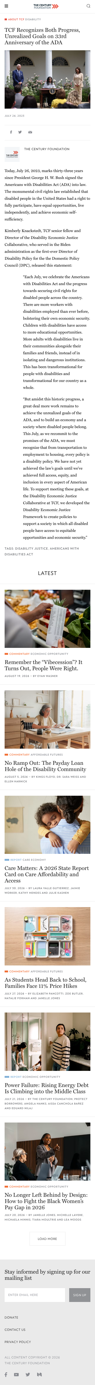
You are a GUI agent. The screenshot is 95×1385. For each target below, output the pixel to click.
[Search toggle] (88, 5)
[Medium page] (39, 1374)
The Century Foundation (47, 149)
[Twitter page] (28, 1374)
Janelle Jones (49, 998)
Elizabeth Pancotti (48, 993)
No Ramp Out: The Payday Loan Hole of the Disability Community (45, 766)
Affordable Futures (47, 754)
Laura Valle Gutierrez (51, 888)
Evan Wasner (47, 676)
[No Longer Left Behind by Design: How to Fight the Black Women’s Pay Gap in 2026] (47, 1152)
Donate (11, 1317)
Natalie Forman (17, 998)
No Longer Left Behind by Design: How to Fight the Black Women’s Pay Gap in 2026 (46, 1201)
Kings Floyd (45, 776)
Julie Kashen (59, 892)
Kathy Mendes (30, 892)
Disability (33, 19)
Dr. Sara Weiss (68, 776)
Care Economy (34, 859)
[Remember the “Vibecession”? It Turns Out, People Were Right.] (47, 619)
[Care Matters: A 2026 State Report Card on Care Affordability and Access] (47, 825)
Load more (47, 1239)
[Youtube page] (16, 1374)
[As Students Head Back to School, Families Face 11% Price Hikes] (47, 936)
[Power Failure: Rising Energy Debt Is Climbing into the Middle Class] (47, 1042)
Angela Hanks (35, 1103)
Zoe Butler (74, 993)
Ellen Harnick (16, 781)
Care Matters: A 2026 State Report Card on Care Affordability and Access (47, 874)
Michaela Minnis (18, 1219)
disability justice (31, 548)
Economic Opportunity (49, 653)
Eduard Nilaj (22, 1108)
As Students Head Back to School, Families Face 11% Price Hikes (45, 983)
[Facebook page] (6, 1374)
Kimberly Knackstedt (23, 230)
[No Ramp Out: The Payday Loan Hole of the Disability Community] (47, 719)
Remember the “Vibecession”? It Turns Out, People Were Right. (43, 665)
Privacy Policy (18, 1342)
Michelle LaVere (70, 1215)
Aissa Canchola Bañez (66, 1103)
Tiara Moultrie (44, 1219)
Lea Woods (72, 1219)
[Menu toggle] (6, 5)
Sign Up (79, 1295)
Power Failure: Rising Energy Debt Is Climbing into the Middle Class (47, 1088)
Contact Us (15, 1329)
